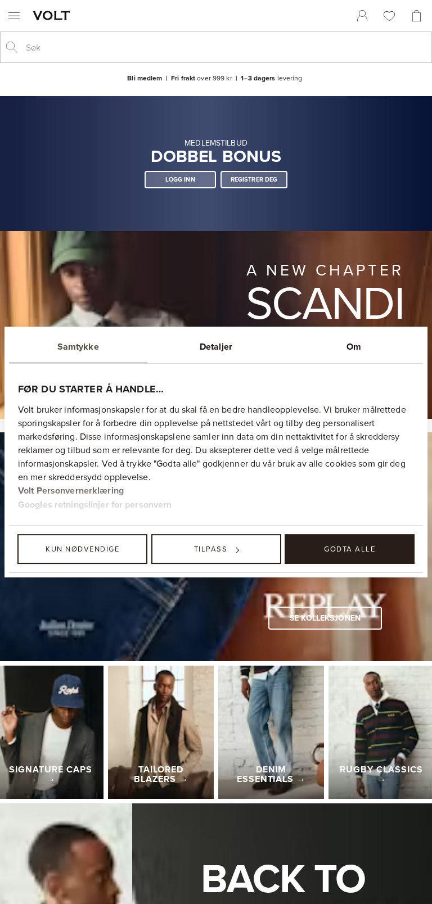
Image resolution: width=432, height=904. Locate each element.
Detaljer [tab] (216, 346)
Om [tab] (353, 346)
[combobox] (225, 47)
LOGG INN (180, 179)
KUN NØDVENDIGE (82, 549)
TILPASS (211, 549)
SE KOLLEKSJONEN (325, 617)
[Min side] (362, 15)
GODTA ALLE (349, 549)
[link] (362, 15)
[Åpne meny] (14, 15)
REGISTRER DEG (254, 179)
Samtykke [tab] (78, 346)
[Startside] (53, 15)
